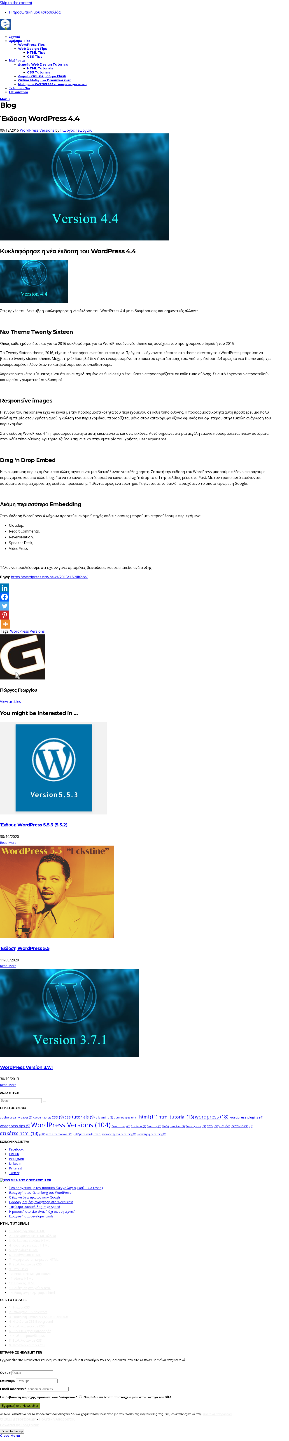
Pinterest (15, 1168)
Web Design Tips (32, 49)
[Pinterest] (4, 615)
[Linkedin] (4, 587)
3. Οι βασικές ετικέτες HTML (29, 1240)
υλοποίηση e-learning (151, 1134)
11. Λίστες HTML (21, 1278)
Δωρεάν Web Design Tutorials (43, 64)
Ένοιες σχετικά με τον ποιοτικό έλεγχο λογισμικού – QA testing (56, 1188)
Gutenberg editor (126, 1117)
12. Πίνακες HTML (22, 1283)
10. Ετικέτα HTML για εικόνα (30, 1274)
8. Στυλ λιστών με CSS (25, 1264)
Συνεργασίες (196, 1126)
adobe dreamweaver (16, 1117)
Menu (4, 99)
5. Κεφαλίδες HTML (23, 1250)
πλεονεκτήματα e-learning (119, 1134)
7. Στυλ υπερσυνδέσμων (27, 1335)
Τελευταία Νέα (19, 88)
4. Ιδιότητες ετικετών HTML (29, 1245)
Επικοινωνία (18, 92)
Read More (8, 842)
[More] (5, 624)
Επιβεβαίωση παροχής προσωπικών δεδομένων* (38, 1397)
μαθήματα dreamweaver (55, 1134)
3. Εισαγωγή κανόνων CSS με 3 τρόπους (38, 1317)
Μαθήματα (17, 60)
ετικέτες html (19, 1133)
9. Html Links (18, 1269)
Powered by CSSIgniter (19, 1425)
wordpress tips (15, 1125)
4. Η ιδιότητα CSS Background (31, 1321)
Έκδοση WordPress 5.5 (24, 948)
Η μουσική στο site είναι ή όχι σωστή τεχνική (42, 1211)
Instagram (16, 1159)
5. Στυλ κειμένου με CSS (27, 1326)
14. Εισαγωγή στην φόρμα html (32, 1292)
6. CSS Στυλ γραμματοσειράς (30, 1331)
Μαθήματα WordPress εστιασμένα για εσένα (52, 84)
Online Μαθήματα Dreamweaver (44, 80)
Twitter (14, 1173)
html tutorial (176, 1117)
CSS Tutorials (38, 72)
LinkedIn (15, 1163)
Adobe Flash (42, 1117)
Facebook (16, 1149)
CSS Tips (34, 57)
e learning (104, 1117)
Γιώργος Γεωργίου (76, 130)
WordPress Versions (37, 130)
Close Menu (10, 1436)
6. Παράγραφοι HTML (25, 1255)
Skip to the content (16, 2)
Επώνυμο (7, 1381)
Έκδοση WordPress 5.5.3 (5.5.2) (34, 825)
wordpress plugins (246, 1117)
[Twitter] (4, 606)
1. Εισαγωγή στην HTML (27, 1231)
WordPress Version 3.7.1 (26, 1067)
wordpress (211, 1116)
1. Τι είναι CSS (19, 1307)
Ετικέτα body (121, 1126)
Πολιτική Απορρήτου (57, 1419)
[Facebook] (4, 597)
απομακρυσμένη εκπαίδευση (230, 1126)
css (58, 1117)
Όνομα (5, 1373)
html (148, 1117)
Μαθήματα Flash (173, 1126)
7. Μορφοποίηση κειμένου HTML (33, 1259)
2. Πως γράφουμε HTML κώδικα (32, 1236)
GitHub (14, 1154)
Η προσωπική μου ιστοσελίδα (35, 12)
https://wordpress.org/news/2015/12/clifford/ (49, 576)
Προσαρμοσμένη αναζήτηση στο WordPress (41, 1202)
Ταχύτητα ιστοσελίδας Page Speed (34, 1207)
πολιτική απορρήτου (217, 1414)
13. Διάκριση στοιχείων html (30, 1288)
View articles (10, 701)
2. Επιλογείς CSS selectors (28, 1312)
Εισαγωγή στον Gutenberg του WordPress (40, 1192)
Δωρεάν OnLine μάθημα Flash (42, 76)
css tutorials (80, 1117)
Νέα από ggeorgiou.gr (31, 1180)
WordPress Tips (31, 45)
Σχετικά (14, 37)
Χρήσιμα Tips (19, 41)
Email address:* (13, 1389)
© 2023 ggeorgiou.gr (18, 1419)
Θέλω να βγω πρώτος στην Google (35, 1197)
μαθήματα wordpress (87, 1134)
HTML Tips (36, 52)
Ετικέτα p (154, 1126)
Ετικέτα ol (138, 1126)
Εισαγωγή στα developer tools (31, 1216)
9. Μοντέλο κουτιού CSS (27, 1345)
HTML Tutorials (40, 68)
